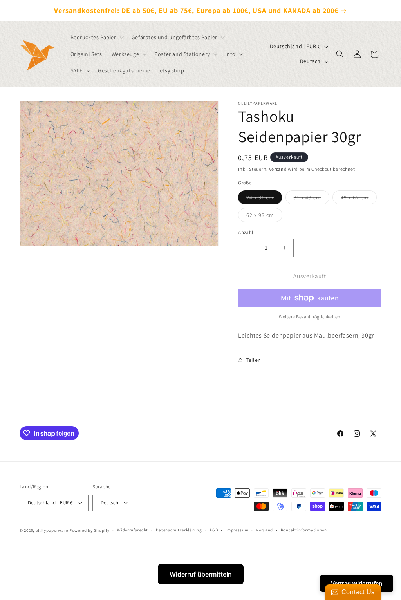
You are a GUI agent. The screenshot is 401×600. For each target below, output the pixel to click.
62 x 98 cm (264, 216)
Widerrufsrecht (132, 530)
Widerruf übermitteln (201, 574)
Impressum (237, 530)
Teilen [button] (253, 359)
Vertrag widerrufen (356, 583)
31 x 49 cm (311, 198)
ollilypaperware (52, 530)
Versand (278, 169)
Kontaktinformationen (304, 530)
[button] (96, 37)
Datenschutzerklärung (179, 530)
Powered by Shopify (89, 530)
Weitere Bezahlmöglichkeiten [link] (310, 317)
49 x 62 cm (359, 198)
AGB (214, 530)
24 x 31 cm (264, 198)
